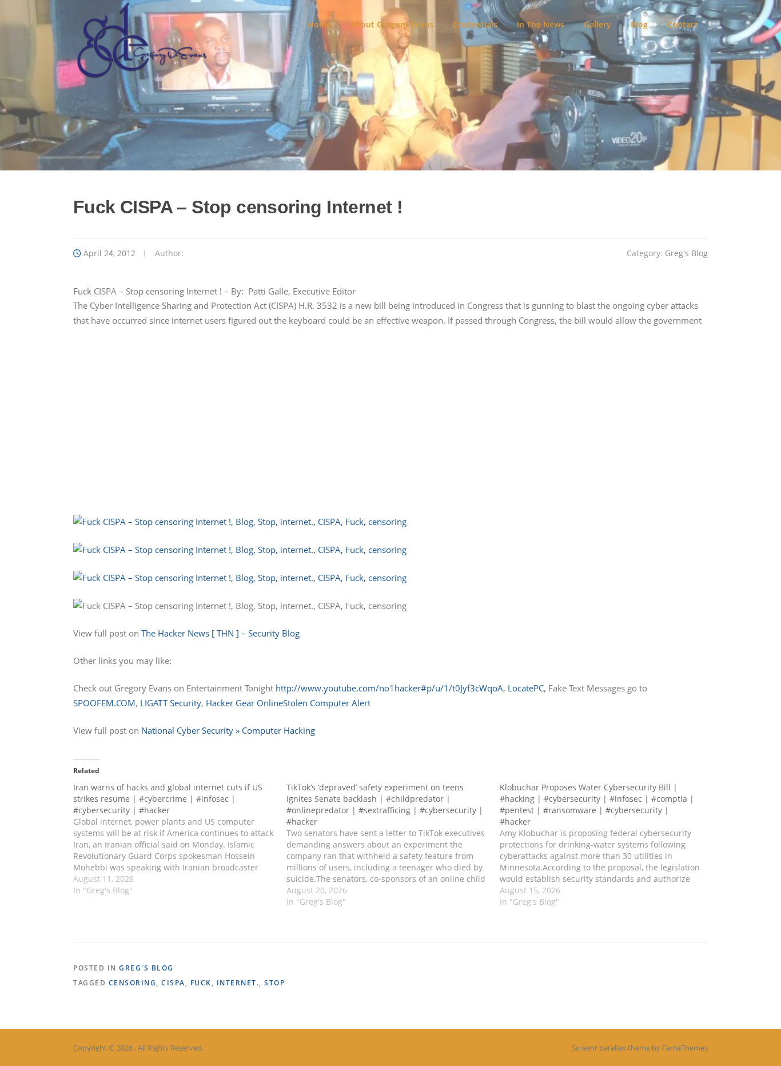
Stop (274, 983)
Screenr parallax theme (611, 1048)
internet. (238, 983)
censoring (133, 983)
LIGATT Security (170, 703)
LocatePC (526, 688)
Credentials (475, 24)
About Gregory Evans (391, 24)
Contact (682, 24)
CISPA (173, 983)
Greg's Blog (686, 253)
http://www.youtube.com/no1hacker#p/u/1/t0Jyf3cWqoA (389, 688)
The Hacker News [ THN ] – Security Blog (220, 633)
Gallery (597, 24)
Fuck (201, 983)
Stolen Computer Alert (326, 703)
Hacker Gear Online (244, 703)
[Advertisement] (390, 421)
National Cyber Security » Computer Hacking (228, 730)
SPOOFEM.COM (104, 703)
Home (319, 24)
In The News (540, 24)
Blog (639, 24)
